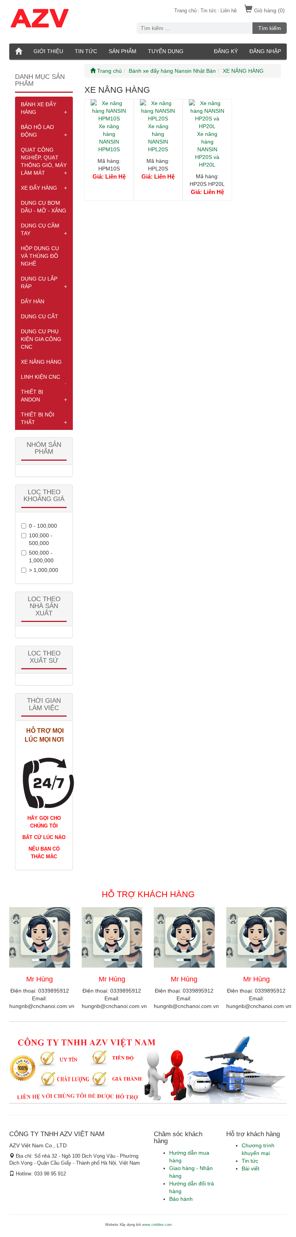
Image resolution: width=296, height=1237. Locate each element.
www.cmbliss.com (157, 1225)
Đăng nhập (265, 51)
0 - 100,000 (43, 526)
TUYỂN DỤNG (165, 51)
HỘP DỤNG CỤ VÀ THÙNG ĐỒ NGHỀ (40, 256)
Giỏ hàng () (268, 10)
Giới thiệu (48, 51)
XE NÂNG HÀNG (41, 362)
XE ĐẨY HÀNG (39, 188)
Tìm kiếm (269, 28)
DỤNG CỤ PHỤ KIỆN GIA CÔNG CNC (41, 339)
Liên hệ (228, 10)
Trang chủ (185, 10)
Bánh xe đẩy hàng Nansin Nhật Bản (172, 71)
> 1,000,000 (43, 570)
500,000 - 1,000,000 (41, 556)
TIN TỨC (86, 51)
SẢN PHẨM (122, 51)
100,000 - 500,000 (40, 539)
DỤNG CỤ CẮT (39, 316)
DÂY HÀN (32, 301)
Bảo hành (181, 1199)
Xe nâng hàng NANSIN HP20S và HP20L (207, 149)
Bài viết (250, 1168)
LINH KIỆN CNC (40, 377)
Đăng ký (226, 51)
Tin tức (208, 10)
